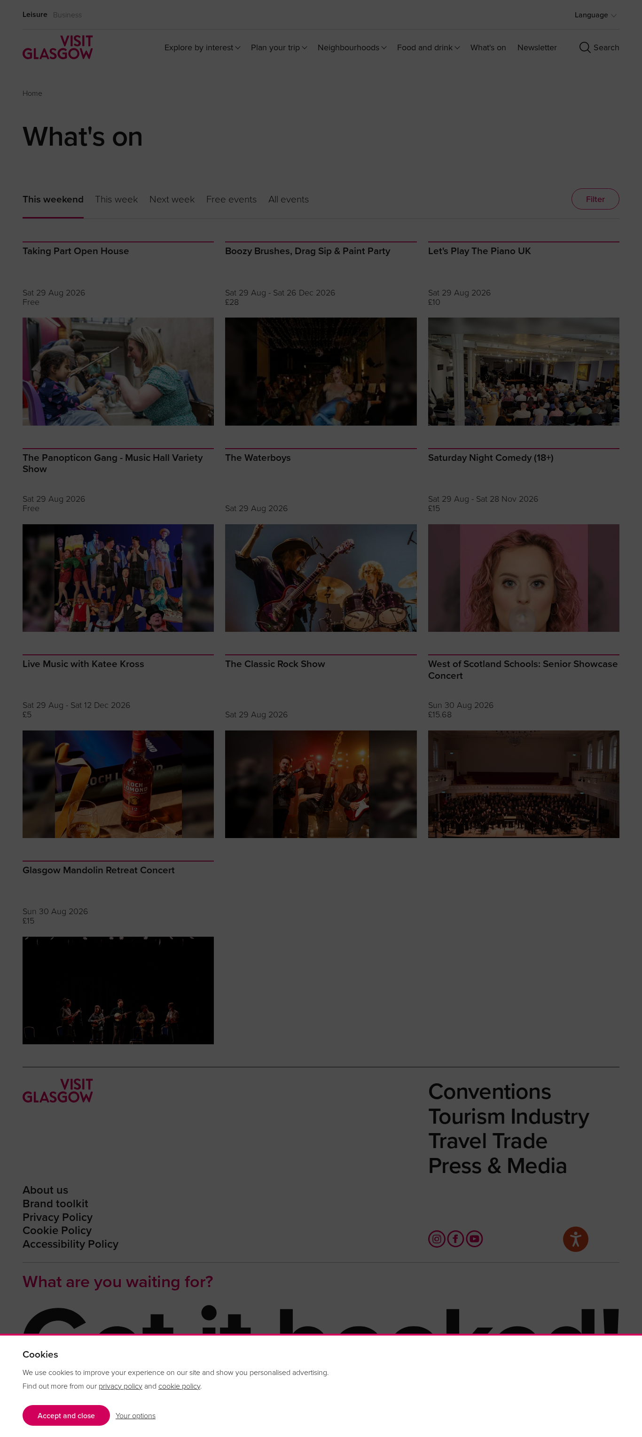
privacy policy (120, 1386)
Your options (136, 1415)
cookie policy (179, 1386)
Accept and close (66, 1415)
